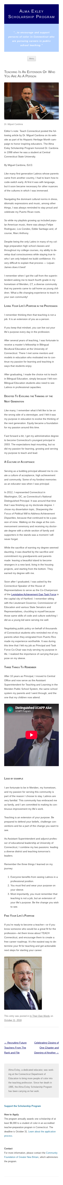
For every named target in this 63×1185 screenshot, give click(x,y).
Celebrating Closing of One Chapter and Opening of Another (46, 1047)
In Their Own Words (40, 1016)
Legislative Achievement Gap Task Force (33, 594)
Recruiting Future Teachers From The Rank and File (15, 1047)
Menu (31, 58)
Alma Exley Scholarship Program (31, 14)
